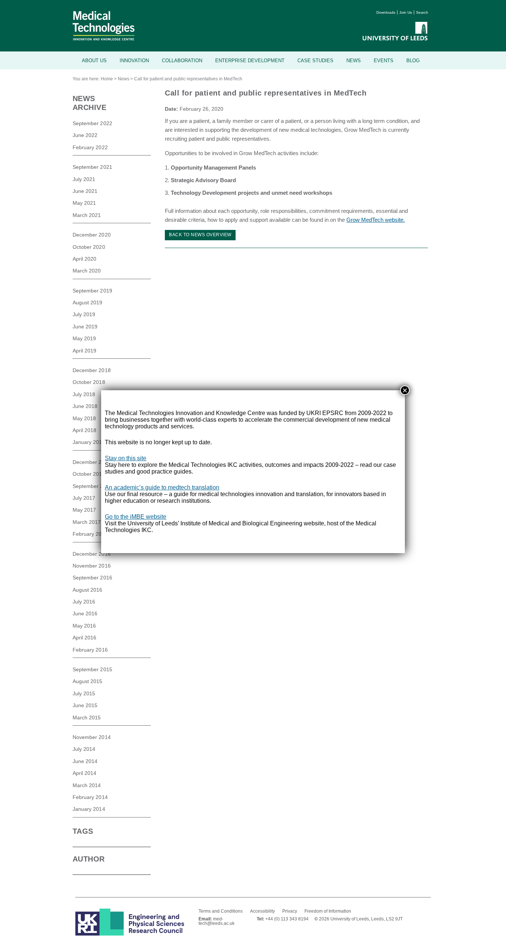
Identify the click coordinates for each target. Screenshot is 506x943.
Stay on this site (125, 458)
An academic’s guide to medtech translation (162, 487)
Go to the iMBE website (135, 517)
